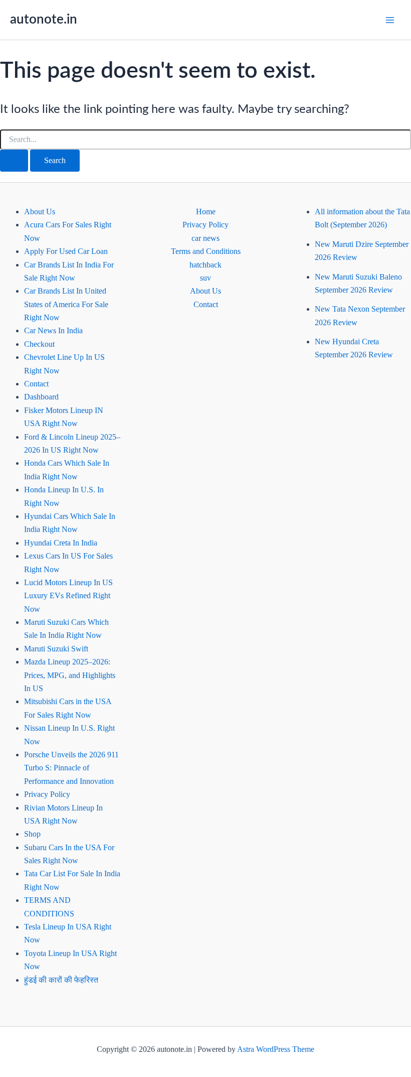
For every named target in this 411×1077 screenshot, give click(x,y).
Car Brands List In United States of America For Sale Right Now (66, 304)
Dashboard (41, 396)
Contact (36, 383)
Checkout (39, 344)
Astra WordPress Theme (275, 1049)
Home (206, 211)
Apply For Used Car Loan (66, 251)
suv (205, 278)
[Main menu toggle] (390, 20)
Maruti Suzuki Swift (56, 648)
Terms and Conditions (206, 251)
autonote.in (43, 19)
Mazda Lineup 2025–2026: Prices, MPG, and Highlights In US (69, 675)
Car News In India (53, 330)
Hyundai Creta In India (60, 542)
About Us (39, 211)
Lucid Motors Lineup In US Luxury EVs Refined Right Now (68, 595)
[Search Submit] (14, 161)
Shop (32, 834)
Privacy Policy (47, 794)
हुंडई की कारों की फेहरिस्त (61, 980)
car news (205, 238)
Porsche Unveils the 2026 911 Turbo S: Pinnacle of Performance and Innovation (71, 767)
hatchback (205, 264)
